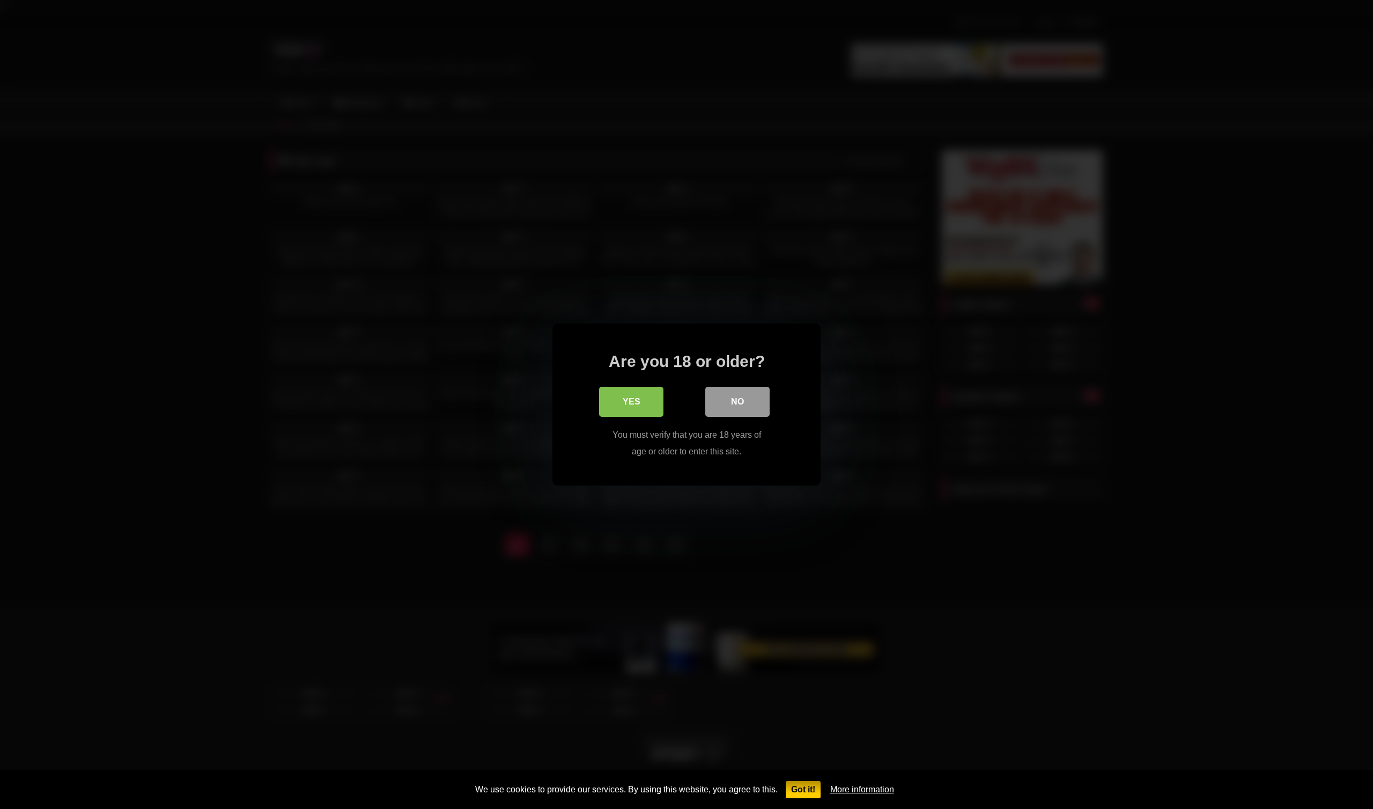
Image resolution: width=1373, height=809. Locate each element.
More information (862, 789)
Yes (631, 401)
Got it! (803, 789)
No (737, 401)
